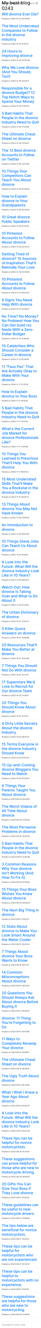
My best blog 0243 (12, 3)
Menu (32, 3)
